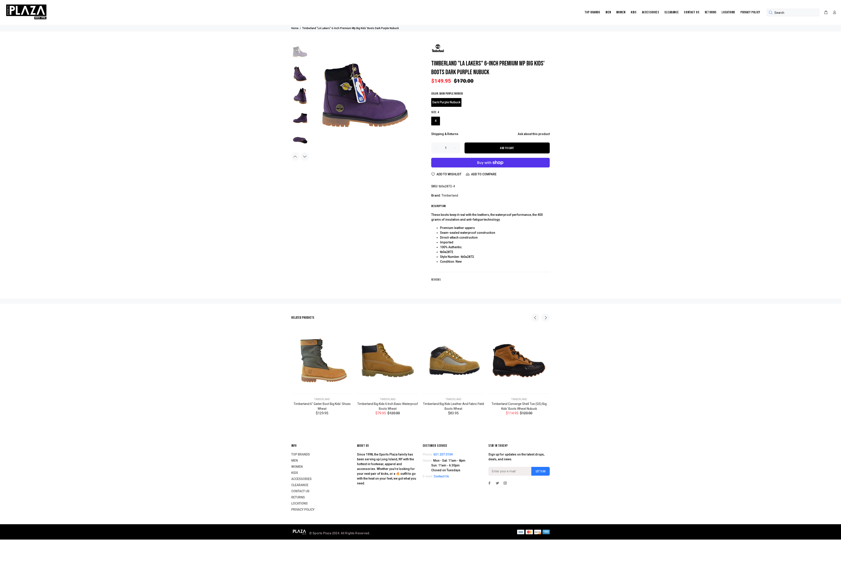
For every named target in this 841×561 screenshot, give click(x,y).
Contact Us (441, 476)
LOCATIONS (728, 12)
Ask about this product (534, 134)
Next (304, 156)
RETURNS (710, 12)
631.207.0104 (443, 454)
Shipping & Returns (444, 134)
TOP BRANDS (592, 12)
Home (295, 28)
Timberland (450, 195)
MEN (608, 12)
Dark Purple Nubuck (446, 102)
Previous (295, 156)
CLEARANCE (671, 12)
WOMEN (620, 12)
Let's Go (540, 471)
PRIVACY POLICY (750, 12)
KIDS (634, 12)
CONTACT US (691, 12)
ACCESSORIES (650, 12)
